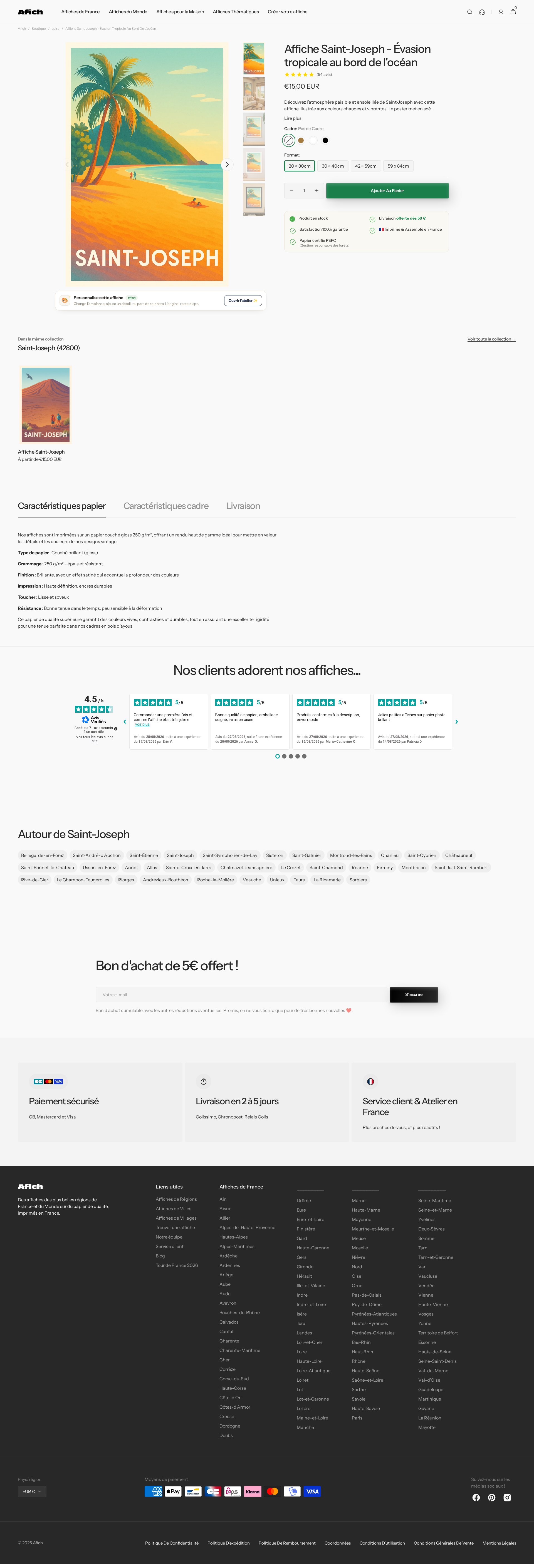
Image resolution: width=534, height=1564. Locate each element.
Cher (224, 1359)
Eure (301, 1210)
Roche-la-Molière (215, 879)
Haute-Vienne (433, 1304)
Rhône (358, 1361)
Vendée (426, 1285)
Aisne (225, 1208)
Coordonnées (338, 1543)
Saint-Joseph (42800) (49, 348)
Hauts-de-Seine (434, 1351)
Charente (229, 1341)
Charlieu (390, 855)
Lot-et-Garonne (313, 1399)
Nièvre (358, 1257)
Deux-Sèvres (431, 1229)
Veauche (252, 879)
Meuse (359, 1238)
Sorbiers (358, 879)
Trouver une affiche (175, 1227)
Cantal (226, 1331)
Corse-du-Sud (234, 1378)
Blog (160, 1256)
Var (422, 1266)
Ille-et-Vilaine (311, 1285)
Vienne (425, 1295)
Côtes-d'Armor (234, 1407)
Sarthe (359, 1389)
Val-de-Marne (433, 1370)
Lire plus (292, 118)
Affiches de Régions (176, 1199)
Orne (357, 1285)
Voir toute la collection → (492, 339)
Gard (302, 1238)
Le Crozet (291, 867)
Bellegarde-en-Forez (42, 855)
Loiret (302, 1380)
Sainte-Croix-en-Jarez (189, 867)
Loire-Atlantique (313, 1370)
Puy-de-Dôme (367, 1304)
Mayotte (427, 1427)
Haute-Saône (365, 1370)
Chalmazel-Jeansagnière (246, 867)
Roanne (360, 867)
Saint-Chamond (326, 867)
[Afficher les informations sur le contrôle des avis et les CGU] (115, 729)
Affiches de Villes (173, 1208)
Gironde (305, 1266)
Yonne (424, 1323)
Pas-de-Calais (367, 1295)
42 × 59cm (368, 167)
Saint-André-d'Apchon (97, 855)
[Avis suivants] (457, 721)
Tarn (422, 1247)
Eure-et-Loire (310, 1219)
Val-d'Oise (429, 1380)
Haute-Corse (232, 1388)
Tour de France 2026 (177, 1265)
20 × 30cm (302, 167)
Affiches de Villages (176, 1218)
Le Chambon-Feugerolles (83, 879)
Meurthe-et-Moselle (373, 1229)
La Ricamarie (327, 879)
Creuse (226, 1416)
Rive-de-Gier (34, 879)
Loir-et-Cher (309, 1342)
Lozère (303, 1408)
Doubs (226, 1435)
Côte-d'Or (230, 1397)
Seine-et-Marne (435, 1210)
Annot (131, 867)
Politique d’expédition (228, 1543)
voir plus (142, 724)
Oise (356, 1276)
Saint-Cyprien (421, 855)
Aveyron (227, 1303)
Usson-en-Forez (99, 867)
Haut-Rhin (362, 1351)
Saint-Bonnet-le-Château (47, 867)
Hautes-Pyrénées (370, 1323)
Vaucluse (427, 1276)
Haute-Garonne (313, 1247)
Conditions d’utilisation (382, 1543)
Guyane (426, 1408)
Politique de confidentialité (172, 1543)
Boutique (39, 28)
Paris (357, 1418)
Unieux (277, 879)
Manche (305, 1427)
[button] (470, 12)
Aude (225, 1293)
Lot (300, 1389)
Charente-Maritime (239, 1350)
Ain (223, 1199)
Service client (170, 1246)
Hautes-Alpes (233, 1237)
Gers (301, 1257)
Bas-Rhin (361, 1342)
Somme (426, 1238)
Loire (56, 28)
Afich (22, 28)
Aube (225, 1284)
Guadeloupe (430, 1389)
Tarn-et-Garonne (435, 1257)
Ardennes (229, 1265)
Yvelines (427, 1219)
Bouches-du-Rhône (239, 1312)
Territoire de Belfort (438, 1333)
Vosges (426, 1314)
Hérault (304, 1276)
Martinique (429, 1399)
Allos (152, 867)
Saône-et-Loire (367, 1380)
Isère (302, 1314)
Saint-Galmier (306, 855)
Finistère (306, 1229)
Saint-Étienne (144, 855)
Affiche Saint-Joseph (41, 452)
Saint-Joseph (180, 855)
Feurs (299, 879)
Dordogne (229, 1426)
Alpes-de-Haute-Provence (247, 1227)
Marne (358, 1200)
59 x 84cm (401, 167)
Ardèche (228, 1256)
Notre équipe (169, 1237)
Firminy (385, 867)
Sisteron (274, 855)
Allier (224, 1218)
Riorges (126, 879)
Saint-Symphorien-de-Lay (230, 855)
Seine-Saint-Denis (437, 1361)
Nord (357, 1266)
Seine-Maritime (434, 1200)
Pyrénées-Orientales (373, 1333)
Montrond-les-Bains (351, 855)
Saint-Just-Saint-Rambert (461, 867)
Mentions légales (499, 1543)
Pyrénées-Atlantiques (374, 1314)
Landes (304, 1333)
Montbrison (414, 867)
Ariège (226, 1274)
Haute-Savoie (366, 1408)
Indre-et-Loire (311, 1304)
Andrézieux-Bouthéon (165, 879)
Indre (302, 1295)
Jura (301, 1323)
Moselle (360, 1247)
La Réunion (429, 1418)
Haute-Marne (366, 1210)
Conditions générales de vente (444, 1543)
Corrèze (227, 1369)
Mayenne (361, 1219)
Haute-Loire (309, 1361)
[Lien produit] (45, 417)
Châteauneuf (459, 855)
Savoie (358, 1399)
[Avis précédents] (125, 721)
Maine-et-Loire (312, 1418)
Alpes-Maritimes (236, 1246)
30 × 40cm (335, 167)
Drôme (304, 1200)
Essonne (427, 1342)
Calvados (229, 1322)
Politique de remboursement (287, 1543)
